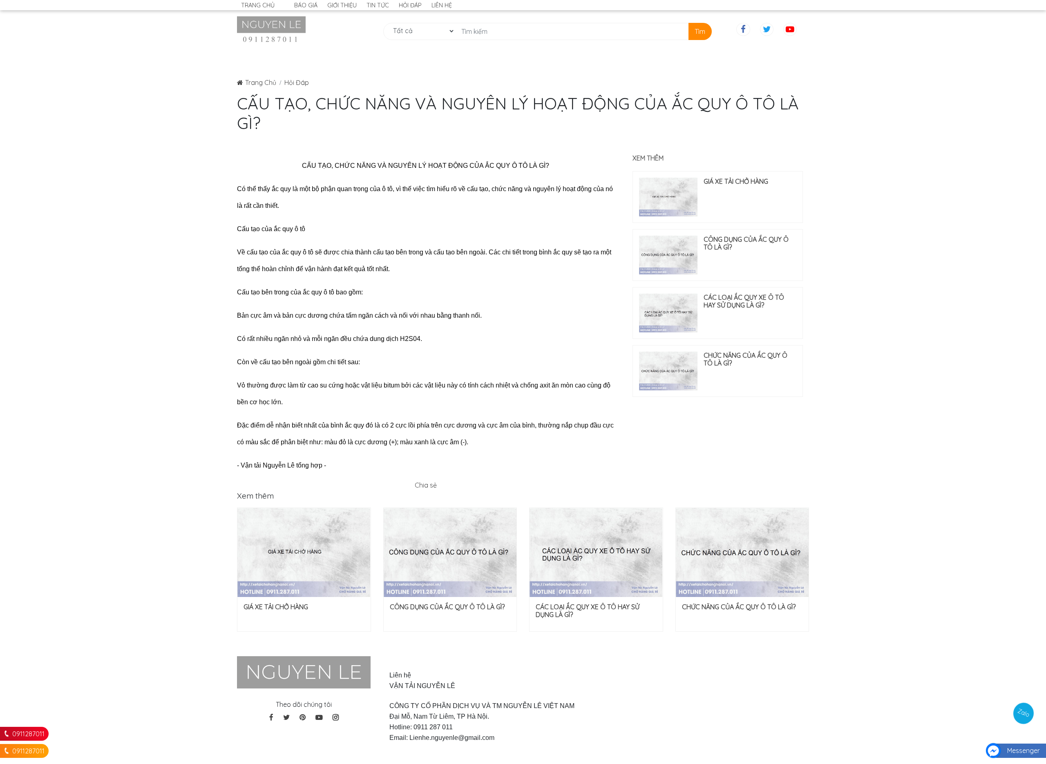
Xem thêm (648, 158)
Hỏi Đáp (296, 82)
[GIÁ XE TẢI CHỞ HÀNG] (668, 197)
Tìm (700, 31)
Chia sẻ (426, 485)
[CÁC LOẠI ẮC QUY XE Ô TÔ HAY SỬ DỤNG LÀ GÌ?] (668, 313)
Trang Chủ (260, 82)
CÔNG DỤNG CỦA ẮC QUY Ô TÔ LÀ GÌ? (746, 243)
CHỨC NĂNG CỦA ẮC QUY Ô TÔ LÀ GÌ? (745, 359)
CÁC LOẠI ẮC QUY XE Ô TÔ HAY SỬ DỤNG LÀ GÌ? (744, 301)
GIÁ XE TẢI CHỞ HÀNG (736, 181)
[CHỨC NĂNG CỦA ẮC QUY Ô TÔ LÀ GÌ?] (668, 371)
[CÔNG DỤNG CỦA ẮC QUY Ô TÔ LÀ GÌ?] (668, 255)
